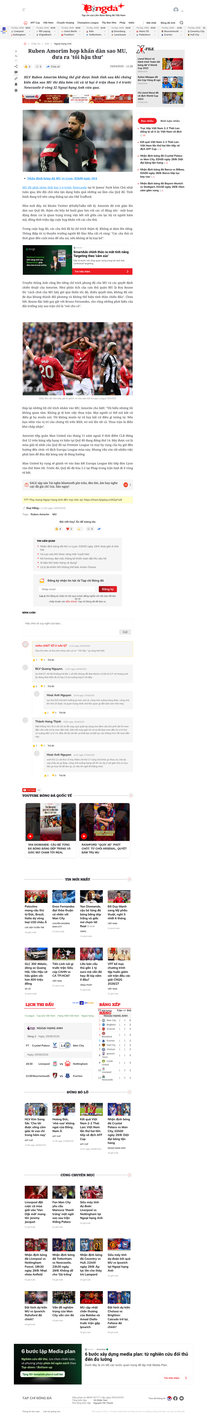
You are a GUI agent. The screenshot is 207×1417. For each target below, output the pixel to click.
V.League (29, 1015)
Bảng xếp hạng (109, 1005)
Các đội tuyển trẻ (34, 927)
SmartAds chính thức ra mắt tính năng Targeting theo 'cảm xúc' (101, 254)
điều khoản (71, 601)
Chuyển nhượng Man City (61, 925)
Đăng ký (108, 589)
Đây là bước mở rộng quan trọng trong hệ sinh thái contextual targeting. (99, 262)
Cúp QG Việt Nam (46, 1015)
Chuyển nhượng (65, 22)
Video (83, 931)
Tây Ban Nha (109, 22)
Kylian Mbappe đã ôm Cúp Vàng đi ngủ (149, 79)
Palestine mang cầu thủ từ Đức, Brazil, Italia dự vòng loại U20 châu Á (36, 914)
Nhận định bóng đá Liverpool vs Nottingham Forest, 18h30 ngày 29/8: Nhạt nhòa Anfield (36, 1264)
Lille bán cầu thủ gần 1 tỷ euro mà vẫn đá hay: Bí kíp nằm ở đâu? (91, 971)
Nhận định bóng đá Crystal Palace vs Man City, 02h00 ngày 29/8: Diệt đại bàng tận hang (119, 1131)
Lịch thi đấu (40, 1004)
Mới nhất (151, 22)
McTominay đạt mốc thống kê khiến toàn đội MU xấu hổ (73, 558)
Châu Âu (35, 43)
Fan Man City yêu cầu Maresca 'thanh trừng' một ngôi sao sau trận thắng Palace (63, 1212)
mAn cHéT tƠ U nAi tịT (51, 645)
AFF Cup (35, 22)
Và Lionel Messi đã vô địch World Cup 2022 (148, 95)
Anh (47, 43)
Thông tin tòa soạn (31, 1411)
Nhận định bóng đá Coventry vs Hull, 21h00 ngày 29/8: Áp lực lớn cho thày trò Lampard (91, 1264)
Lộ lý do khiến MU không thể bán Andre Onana (68, 567)
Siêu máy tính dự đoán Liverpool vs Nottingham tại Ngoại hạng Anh (91, 1210)
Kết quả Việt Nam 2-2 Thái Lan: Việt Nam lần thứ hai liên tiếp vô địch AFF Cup (91, 1129)
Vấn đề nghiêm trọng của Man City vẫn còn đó (63, 1311)
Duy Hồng (32, 508)
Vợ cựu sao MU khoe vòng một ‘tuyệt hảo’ (64, 554)
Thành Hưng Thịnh (48, 721)
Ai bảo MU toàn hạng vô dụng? (58, 562)
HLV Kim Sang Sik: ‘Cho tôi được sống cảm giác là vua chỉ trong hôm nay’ (35, 1127)
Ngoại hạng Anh (62, 43)
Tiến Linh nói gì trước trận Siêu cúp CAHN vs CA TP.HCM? (62, 970)
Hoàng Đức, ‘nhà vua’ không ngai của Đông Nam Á (63, 1125)
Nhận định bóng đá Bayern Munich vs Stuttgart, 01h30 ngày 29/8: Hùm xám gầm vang (162, 187)
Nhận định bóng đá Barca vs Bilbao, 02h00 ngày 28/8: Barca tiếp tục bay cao (162, 173)
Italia (131, 22)
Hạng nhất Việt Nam (68, 1015)
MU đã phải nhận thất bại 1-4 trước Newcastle (54, 187)
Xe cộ (28, 989)
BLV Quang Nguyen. (49, 669)
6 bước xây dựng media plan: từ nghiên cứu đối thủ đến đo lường (136, 1356)
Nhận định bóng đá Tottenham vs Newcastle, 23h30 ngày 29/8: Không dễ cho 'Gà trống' (63, 1264)
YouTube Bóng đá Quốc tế (47, 795)
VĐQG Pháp (86, 985)
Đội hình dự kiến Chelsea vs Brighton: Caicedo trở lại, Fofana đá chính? (119, 1317)
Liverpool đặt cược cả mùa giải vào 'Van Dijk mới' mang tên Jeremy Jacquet (35, 1212)
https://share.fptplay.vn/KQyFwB (103, 499)
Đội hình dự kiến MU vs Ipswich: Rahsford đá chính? (36, 1313)
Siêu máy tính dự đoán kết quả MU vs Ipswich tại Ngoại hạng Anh (119, 1262)
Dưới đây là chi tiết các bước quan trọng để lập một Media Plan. (126, 1365)
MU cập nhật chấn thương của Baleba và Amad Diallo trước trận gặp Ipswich (90, 1317)
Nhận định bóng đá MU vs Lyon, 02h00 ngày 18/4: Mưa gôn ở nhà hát (79, 548)
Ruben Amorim (40, 514)
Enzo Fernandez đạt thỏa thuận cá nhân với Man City (63, 912)
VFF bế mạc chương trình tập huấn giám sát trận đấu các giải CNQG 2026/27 (119, 973)
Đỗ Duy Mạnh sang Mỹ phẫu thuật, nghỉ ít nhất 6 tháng (117, 912)
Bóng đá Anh (168, 22)
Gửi (125, 632)
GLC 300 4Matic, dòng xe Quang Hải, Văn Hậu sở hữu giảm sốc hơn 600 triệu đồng (36, 973)
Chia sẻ (55, 66)
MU (54, 514)
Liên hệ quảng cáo (51, 1411)
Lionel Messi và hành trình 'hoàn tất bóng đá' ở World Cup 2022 (149, 63)
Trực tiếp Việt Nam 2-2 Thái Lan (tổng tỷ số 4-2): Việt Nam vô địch (161, 132)
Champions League (88, 22)
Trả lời (51, 660)
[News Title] (16, 84)
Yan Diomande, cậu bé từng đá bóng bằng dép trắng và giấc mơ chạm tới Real (90, 916)
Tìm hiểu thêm (82, 271)
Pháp (122, 22)
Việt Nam (48, 22)
